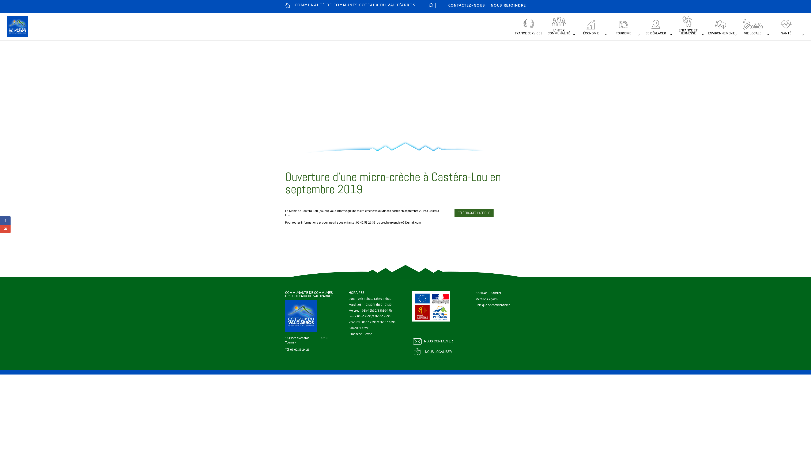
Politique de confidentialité (493, 305)
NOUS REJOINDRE (508, 5)
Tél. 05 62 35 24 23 (297, 349)
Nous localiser (438, 352)
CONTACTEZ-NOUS (466, 5)
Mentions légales (487, 299)
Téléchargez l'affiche (474, 213)
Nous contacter (438, 341)
